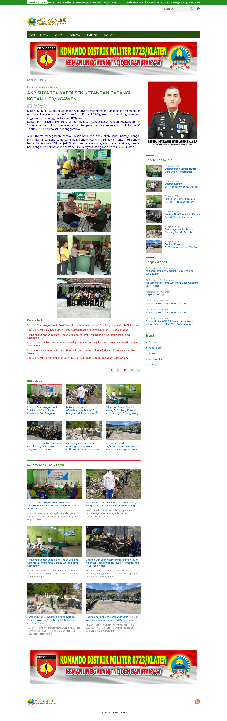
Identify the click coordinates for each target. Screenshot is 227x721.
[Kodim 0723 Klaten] (47, 21)
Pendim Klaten (40, 105)
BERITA (58, 34)
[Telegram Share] (131, 370)
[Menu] (29, 9)
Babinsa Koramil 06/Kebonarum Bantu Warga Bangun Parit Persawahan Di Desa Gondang (144, 2)
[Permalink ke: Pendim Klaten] (29, 106)
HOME (32, 34)
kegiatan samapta (156, 294)
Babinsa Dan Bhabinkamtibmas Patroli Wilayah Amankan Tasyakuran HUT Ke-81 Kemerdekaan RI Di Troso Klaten (82, 344)
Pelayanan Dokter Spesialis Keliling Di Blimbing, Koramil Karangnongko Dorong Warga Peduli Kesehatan (78, 336)
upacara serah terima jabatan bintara (167, 303)
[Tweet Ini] (118, 370)
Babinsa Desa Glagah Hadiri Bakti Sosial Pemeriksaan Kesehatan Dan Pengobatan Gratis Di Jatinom (83, 325)
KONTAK (108, 34)
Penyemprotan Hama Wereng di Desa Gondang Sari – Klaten (172, 284)
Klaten (152, 353)
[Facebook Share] (111, 370)
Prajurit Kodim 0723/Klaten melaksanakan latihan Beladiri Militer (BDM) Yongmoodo (169, 323)
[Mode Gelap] (198, 9)
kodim (53, 87)
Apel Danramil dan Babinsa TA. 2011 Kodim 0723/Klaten (169, 272)
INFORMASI (91, 34)
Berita (30, 87)
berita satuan (42, 87)
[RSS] (197, 702)
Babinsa (153, 342)
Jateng (152, 364)
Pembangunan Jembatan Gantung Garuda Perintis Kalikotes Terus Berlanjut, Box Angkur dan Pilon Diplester (81, 352)
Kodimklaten (156, 359)
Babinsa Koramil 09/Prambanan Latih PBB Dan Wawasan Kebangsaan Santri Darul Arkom (77, 357)
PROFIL (44, 34)
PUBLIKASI (75, 34)
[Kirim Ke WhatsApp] (138, 370)
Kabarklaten (155, 347)
